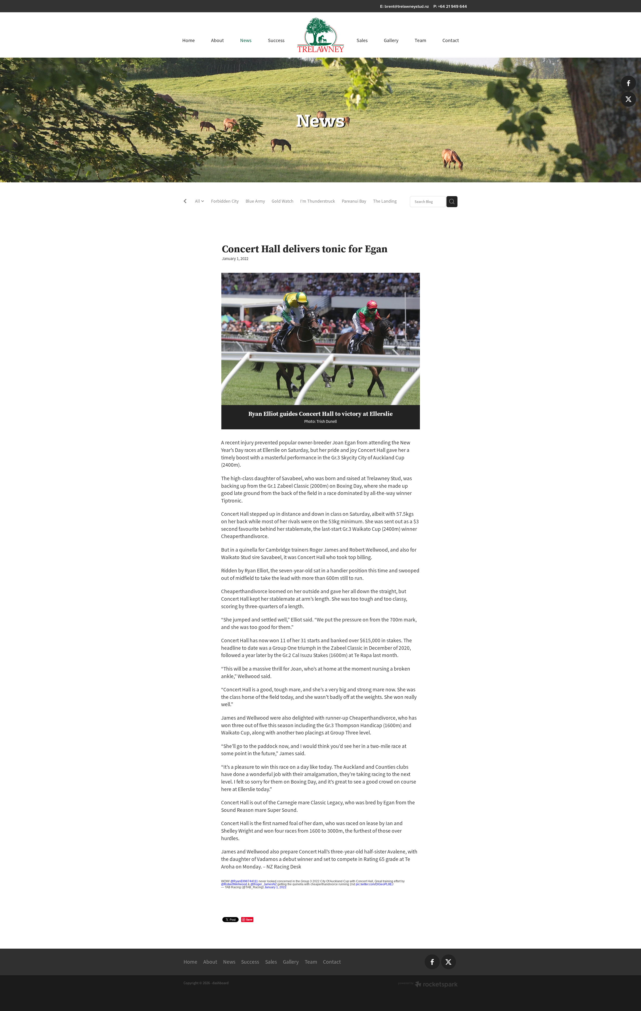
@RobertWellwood (234, 884)
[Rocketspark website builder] (428, 985)
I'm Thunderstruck (317, 201)
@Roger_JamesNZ (263, 884)
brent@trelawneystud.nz (407, 6)
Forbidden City (225, 201)
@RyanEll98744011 (244, 881)
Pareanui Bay (354, 201)
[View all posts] (185, 202)
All (198, 201)
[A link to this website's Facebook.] (628, 83)
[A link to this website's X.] (628, 99)
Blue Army (255, 201)
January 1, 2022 (275, 887)
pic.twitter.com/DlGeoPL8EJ (374, 884)
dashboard (220, 983)
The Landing (385, 201)
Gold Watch (282, 201)
